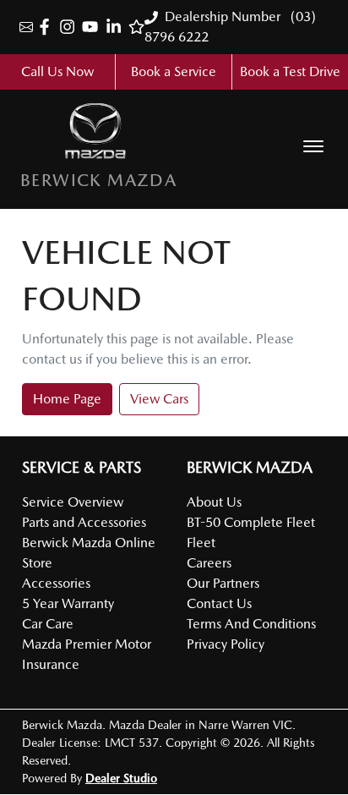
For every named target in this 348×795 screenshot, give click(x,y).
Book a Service (173, 71)
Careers (209, 563)
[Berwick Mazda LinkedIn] (117, 27)
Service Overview (72, 502)
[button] (313, 146)
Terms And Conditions (251, 624)
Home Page (67, 399)
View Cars (159, 399)
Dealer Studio (121, 778)
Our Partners (223, 583)
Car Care (47, 624)
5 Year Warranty (68, 603)
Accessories (56, 583)
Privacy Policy (225, 644)
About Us (214, 502)
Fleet (201, 543)
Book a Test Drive (290, 71)
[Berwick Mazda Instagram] (70, 27)
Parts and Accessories (84, 522)
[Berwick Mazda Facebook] (47, 27)
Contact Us (219, 603)
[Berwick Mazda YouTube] (93, 27)
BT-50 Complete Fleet (251, 522)
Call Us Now (57, 71)
